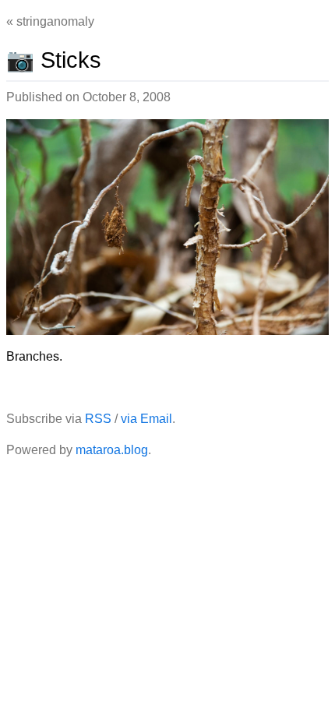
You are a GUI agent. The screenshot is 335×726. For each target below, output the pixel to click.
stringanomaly (55, 21)
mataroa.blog (112, 449)
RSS (98, 418)
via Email (146, 418)
